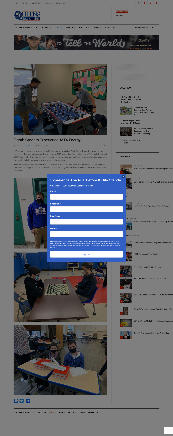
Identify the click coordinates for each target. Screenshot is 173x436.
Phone (53, 229)
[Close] (123, 176)
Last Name (55, 216)
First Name (55, 204)
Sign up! (86, 254)
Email (53, 191)
